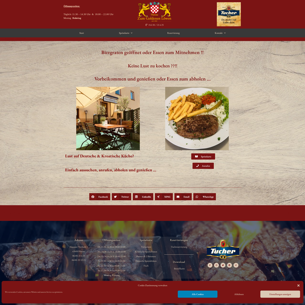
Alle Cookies (198, 294)
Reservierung (173, 32)
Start (81, 32)
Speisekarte (124, 32)
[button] (298, 285)
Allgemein (9, 39)
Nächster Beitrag (295, 212)
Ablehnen (239, 294)
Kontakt (219, 32)
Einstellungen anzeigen (280, 294)
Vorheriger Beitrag (10, 212)
